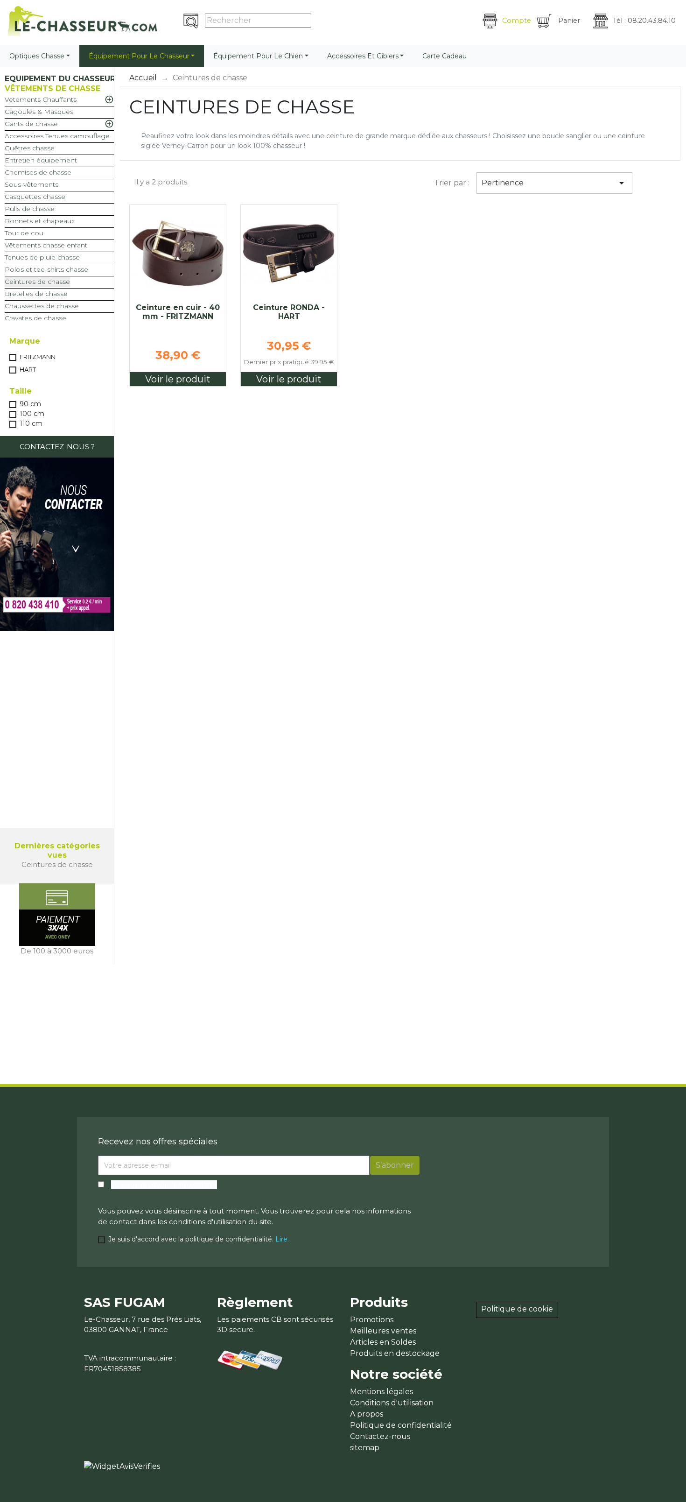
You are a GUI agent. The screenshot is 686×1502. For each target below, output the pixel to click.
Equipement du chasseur (60, 78)
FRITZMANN (38, 356)
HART (28, 369)
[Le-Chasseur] (82, 21)
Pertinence (554, 183)
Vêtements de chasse (52, 88)
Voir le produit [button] (177, 379)
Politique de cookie (517, 1309)
